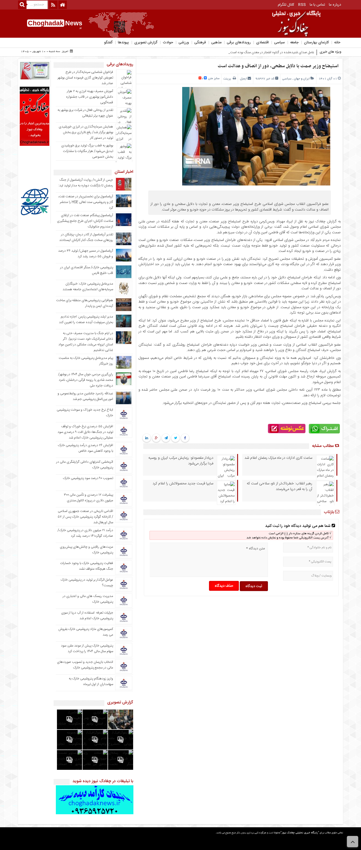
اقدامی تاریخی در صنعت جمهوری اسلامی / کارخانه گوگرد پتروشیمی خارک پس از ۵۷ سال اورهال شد (85, 516)
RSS (302, 5)
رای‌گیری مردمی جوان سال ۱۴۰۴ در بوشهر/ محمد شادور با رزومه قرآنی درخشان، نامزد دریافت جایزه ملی (85, 380)
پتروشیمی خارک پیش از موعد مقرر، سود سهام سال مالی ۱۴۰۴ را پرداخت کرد (87, 648)
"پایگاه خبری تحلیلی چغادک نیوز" (299, 833)
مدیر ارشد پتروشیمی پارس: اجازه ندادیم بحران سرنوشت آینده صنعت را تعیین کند (86, 319)
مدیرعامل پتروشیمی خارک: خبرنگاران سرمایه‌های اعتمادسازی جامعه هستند (88, 286)
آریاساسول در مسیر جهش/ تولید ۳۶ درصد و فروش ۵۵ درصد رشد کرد (85, 253)
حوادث (168, 42)
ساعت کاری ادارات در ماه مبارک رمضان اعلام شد (278, 458)
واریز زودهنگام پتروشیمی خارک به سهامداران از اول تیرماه (91, 681)
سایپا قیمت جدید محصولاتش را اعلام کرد (183, 483)
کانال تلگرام (286, 5)
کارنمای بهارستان (316, 42)
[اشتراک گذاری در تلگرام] (166, 438)
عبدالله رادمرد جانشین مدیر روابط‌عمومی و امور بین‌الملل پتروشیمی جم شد (85, 396)
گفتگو (108, 42)
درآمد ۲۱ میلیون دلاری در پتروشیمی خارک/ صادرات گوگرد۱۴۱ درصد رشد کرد (85, 533)
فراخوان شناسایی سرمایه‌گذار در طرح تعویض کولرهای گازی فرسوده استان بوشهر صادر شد (85, 77)
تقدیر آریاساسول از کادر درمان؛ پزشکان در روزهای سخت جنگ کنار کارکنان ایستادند (86, 237)
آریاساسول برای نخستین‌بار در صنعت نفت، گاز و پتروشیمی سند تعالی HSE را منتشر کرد (85, 202)
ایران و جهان (302, 78)
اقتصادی (262, 42)
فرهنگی (200, 42)
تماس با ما (317, 5)
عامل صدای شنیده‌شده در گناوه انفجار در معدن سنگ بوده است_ (271, 52)
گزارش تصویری (145, 42)
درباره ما (335, 5)
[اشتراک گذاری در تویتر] (175, 438)
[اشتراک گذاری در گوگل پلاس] (156, 438)
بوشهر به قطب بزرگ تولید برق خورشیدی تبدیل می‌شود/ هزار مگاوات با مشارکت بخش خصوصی (87, 151)
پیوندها (123, 42)
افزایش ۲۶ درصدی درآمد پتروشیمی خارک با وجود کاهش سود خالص (85, 448)
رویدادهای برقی (239, 42)
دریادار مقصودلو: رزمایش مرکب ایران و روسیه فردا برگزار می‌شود (180, 460)
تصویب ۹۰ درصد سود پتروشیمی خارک (88, 478)
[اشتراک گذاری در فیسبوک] (185, 438)
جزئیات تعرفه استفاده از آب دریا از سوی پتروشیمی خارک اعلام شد (87, 615)
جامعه (294, 42)
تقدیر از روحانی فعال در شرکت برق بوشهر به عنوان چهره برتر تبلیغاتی (85, 112)
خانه (337, 42)
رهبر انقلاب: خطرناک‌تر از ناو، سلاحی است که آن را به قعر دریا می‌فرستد (279, 486)
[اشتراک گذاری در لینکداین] (146, 438)
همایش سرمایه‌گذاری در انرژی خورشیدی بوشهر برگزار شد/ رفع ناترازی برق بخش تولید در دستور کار (86, 132)
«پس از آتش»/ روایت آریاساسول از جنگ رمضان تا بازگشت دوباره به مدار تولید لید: (85, 182)
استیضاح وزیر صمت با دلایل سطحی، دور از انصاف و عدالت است (278, 66)
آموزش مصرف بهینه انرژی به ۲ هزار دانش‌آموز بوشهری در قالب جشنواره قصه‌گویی (89, 96)
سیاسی (279, 42)
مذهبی (216, 42)
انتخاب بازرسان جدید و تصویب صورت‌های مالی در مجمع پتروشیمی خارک (85, 664)
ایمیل (243, 78)
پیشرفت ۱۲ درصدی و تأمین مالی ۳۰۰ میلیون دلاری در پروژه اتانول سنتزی (88, 497)
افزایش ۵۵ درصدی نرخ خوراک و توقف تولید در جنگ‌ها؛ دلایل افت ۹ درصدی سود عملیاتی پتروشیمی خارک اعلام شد (85, 432)
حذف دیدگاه (224, 586)
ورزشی (184, 42)
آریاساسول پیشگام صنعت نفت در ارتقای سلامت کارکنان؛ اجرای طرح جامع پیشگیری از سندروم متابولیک (85, 220)
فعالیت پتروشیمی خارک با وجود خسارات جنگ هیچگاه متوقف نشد (86, 566)
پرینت (228, 78)
